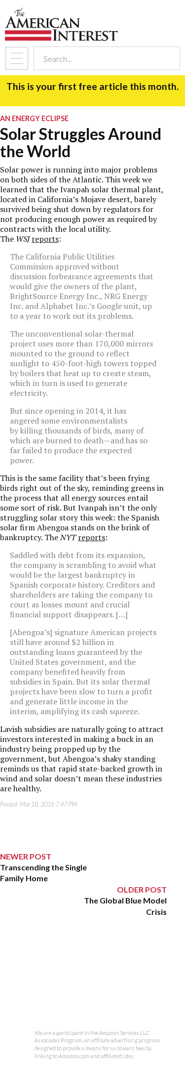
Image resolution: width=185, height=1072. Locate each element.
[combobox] (98, 58)
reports (45, 238)
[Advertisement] (83, 979)
